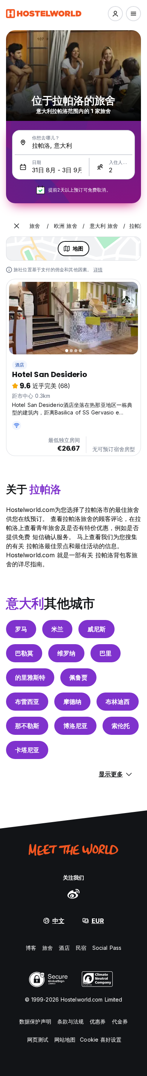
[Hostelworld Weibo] (73, 893)
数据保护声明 (35, 1021)
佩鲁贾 (78, 677)
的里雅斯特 (30, 677)
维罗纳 (66, 653)
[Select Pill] (115, 13)
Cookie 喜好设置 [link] (100, 1039)
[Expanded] (17, 226)
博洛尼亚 (75, 726)
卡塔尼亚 (27, 750)
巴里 (106, 653)
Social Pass (106, 948)
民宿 (81, 948)
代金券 (120, 1021)
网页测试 (37, 1039)
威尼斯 (96, 629)
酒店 (19, 365)
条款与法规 (70, 1021)
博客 (31, 948)
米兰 (57, 629)
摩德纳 (72, 701)
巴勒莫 (24, 653)
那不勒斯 (27, 726)
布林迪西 (118, 701)
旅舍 (47, 948)
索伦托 (121, 726)
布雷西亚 (27, 701)
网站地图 (64, 1039)
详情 (98, 269)
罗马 (21, 629)
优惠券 (98, 1021)
